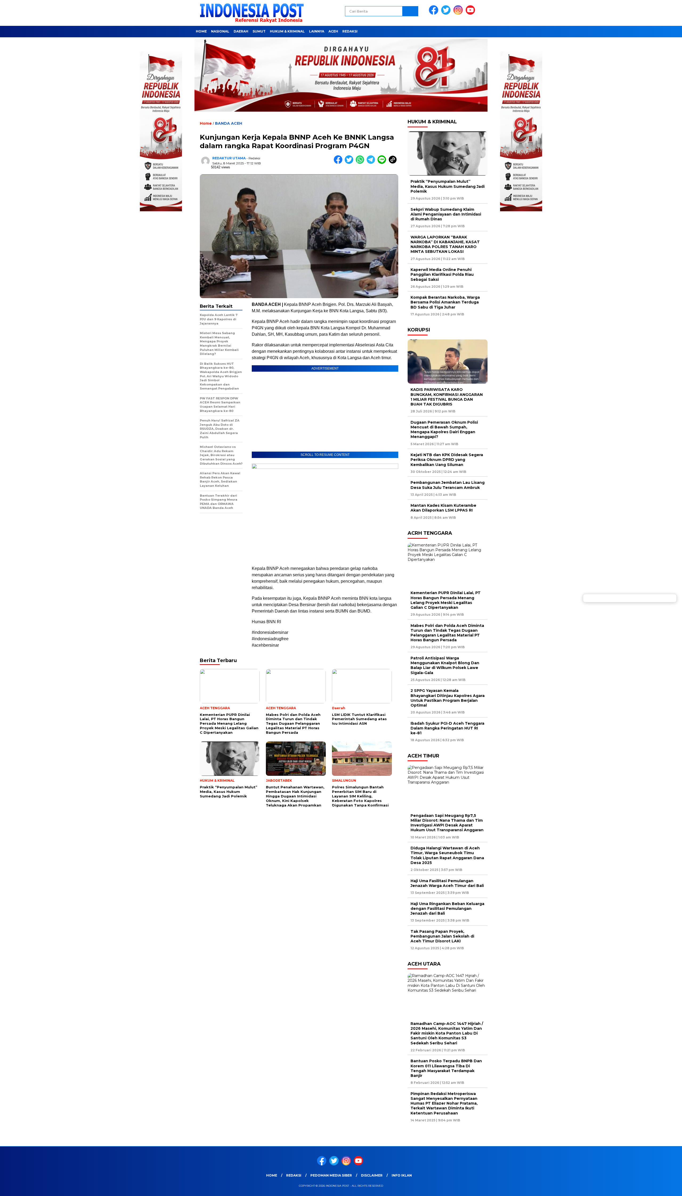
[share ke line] (382, 163)
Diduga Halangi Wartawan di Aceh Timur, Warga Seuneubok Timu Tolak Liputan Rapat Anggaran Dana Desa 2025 (447, 855)
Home (201, 31)
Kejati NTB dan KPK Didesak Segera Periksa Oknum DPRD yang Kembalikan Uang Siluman (447, 459)
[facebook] (434, 13)
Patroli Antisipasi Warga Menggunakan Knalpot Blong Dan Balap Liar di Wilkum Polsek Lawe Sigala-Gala (445, 665)
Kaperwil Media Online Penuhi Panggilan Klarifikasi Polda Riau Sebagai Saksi (442, 274)
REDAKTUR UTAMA (229, 158)
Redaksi (350, 31)
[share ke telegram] (372, 163)
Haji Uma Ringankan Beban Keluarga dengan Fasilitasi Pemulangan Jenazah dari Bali (447, 908)
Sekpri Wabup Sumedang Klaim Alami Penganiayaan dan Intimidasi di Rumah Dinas (446, 214)
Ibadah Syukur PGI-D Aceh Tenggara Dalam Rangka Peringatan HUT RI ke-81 (447, 728)
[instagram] (459, 13)
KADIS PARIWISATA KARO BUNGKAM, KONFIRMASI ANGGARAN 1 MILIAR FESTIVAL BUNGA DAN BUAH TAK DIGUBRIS (447, 397)
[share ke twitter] (350, 163)
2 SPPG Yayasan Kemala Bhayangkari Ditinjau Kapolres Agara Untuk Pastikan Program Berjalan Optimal (448, 698)
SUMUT (259, 31)
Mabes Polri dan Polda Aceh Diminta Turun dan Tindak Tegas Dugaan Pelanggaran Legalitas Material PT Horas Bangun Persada (447, 633)
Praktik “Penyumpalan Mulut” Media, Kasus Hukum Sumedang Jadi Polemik (448, 186)
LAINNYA (316, 31)
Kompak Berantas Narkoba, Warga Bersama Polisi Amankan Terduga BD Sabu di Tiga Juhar (445, 302)
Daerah (241, 31)
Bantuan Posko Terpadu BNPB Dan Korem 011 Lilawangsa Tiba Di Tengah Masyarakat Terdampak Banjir (446, 1068)
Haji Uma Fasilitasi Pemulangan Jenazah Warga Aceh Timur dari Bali (447, 883)
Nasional (220, 31)
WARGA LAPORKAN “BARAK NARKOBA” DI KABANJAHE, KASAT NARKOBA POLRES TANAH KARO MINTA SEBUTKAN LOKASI (445, 244)
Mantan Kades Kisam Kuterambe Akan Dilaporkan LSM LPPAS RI (443, 508)
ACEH (333, 31)
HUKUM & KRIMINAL (287, 31)
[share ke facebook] (339, 163)
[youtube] (471, 13)
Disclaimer (372, 1175)
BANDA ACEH (228, 123)
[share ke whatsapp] (361, 163)
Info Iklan (402, 1175)
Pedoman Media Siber (331, 1175)
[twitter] (446, 13)
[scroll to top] (657, 1187)
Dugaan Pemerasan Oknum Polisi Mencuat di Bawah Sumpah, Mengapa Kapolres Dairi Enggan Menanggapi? (444, 429)
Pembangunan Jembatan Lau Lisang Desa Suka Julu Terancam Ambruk (448, 485)
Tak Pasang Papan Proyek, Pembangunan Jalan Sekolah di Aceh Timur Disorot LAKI (442, 936)
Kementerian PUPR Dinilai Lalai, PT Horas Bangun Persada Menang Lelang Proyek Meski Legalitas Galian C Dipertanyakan (446, 600)
